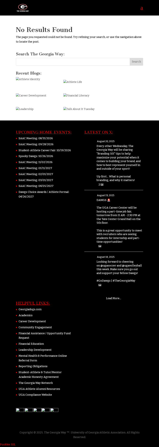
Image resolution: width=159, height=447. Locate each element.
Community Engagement (35, 327)
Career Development (32, 321)
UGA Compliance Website (35, 394)
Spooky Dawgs (28, 156)
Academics (26, 315)
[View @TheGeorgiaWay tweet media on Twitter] (100, 246)
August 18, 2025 (106, 257)
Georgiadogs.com (30, 309)
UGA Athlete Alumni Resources (39, 389)
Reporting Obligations (33, 366)
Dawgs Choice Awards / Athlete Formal (44, 192)
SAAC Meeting (28, 138)
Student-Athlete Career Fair (37, 150)
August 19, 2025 (105, 195)
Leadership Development (35, 350)
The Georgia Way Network (36, 383)
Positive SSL (8, 444)
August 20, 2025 (106, 141)
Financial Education (31, 344)
